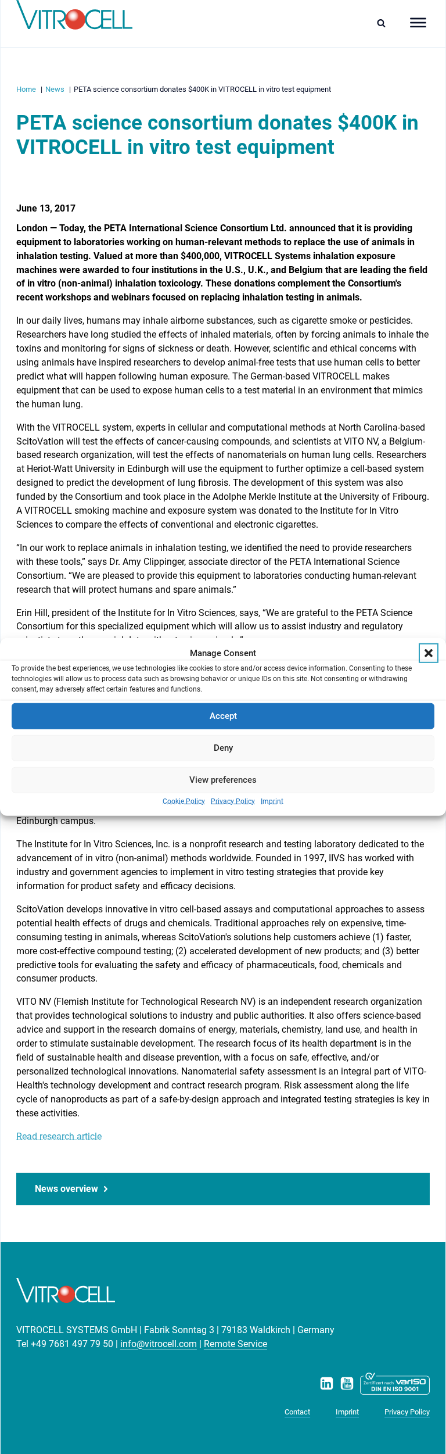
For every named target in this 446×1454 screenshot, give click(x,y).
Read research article (59, 1136)
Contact (297, 1412)
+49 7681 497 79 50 (72, 1343)
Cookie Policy (184, 801)
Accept (223, 716)
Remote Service (235, 1343)
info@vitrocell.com (158, 1343)
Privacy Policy (233, 801)
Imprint (272, 801)
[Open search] (384, 23)
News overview (66, 1188)
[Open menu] (418, 23)
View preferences (223, 780)
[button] (428, 653)
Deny (223, 748)
